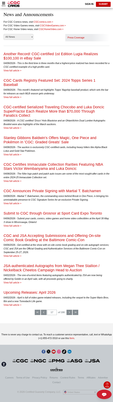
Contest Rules (67, 377)
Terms (81, 377)
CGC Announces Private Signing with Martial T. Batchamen (52, 191)
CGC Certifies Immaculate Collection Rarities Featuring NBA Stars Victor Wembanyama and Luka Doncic (53, 166)
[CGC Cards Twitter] (48, 352)
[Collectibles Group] (56, 369)
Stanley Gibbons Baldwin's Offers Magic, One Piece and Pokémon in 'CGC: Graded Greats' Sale (50, 140)
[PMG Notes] (56, 361)
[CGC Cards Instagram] (59, 352)
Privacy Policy (39, 377)
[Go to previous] (43, 312)
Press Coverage (76, 37)
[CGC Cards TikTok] (64, 352)
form (72, 338)
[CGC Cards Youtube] (53, 352)
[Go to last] (75, 312)
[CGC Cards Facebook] (43, 352)
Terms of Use (23, 377)
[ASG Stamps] (75, 361)
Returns (54, 377)
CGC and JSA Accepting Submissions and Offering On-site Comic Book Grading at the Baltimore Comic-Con (52, 238)
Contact (56, 382)
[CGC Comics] (20, 361)
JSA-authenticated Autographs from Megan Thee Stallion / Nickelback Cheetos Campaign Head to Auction (51, 268)
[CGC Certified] (13, 4)
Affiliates (91, 377)
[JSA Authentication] (92, 361)
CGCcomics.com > (43, 22)
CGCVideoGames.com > (53, 25)
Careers (9, 377)
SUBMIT (103, 4)
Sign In (89, 4)
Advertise (103, 377)
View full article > (12, 70)
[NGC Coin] (38, 361)
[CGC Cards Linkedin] (69, 352)
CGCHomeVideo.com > (51, 29)
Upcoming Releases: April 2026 (30, 292)
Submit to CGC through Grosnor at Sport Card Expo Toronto (53, 213)
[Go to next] (69, 312)
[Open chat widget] (104, 394)
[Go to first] (37, 312)
